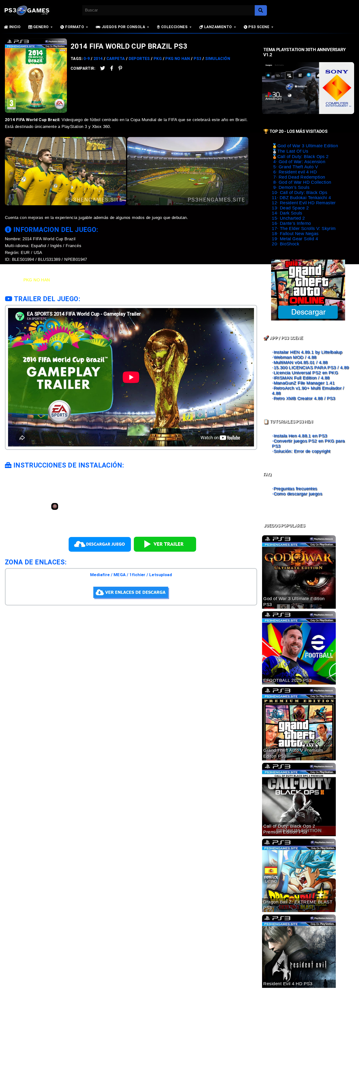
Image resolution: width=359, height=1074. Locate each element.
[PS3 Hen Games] (23, 10)
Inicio (14, 27)
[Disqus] (131, 728)
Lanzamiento (217, 27)
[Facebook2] (109, 68)
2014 (98, 58)
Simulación (217, 58)
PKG (158, 58)
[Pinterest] (118, 68)
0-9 (87, 58)
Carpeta (115, 58)
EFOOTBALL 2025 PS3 (287, 680)
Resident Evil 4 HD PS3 (287, 983)
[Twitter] (100, 68)
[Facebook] (126, 625)
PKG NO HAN (177, 58)
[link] (54, 507)
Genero (40, 27)
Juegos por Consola (122, 27)
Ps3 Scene (258, 27)
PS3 (197, 58)
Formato (74, 27)
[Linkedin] (153, 625)
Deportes (139, 58)
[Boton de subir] (349, 1063)
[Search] (261, 10)
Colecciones (174, 27)
